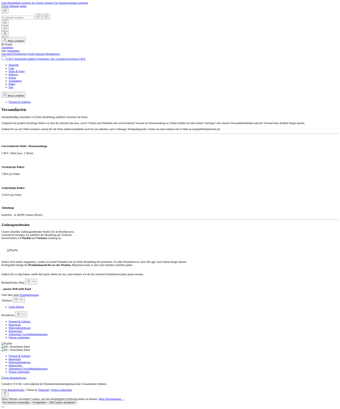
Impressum (14, 324)
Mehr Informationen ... (111, 398)
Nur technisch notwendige (16, 402)
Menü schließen (16, 41)
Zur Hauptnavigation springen (71, 2)
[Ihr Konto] (4, 34)
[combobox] (17, 17)
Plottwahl (43, 389)
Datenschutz (15, 331)
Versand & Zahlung (19, 321)
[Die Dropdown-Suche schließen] (46, 16)
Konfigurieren (39, 402)
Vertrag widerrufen (19, 337)
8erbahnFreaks (16, 389)
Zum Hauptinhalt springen (16, 2)
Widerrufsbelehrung (19, 327)
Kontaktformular (29, 294)
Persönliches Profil (23, 53)
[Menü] (4, 11)
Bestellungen (53, 53)
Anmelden (7, 47)
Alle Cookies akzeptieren (62, 402)
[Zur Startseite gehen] (14, 6)
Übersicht (7, 53)
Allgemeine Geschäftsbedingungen (28, 334)
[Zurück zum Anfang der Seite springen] (4, 394)
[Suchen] (38, 16)
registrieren (13, 50)
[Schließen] (2, 406)
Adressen (40, 53)
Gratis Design (16, 306)
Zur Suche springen (43, 2)
